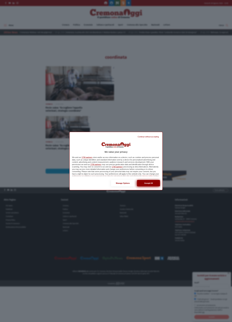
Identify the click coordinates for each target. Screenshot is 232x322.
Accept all (148, 183)
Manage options (123, 183)
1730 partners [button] (87, 157)
